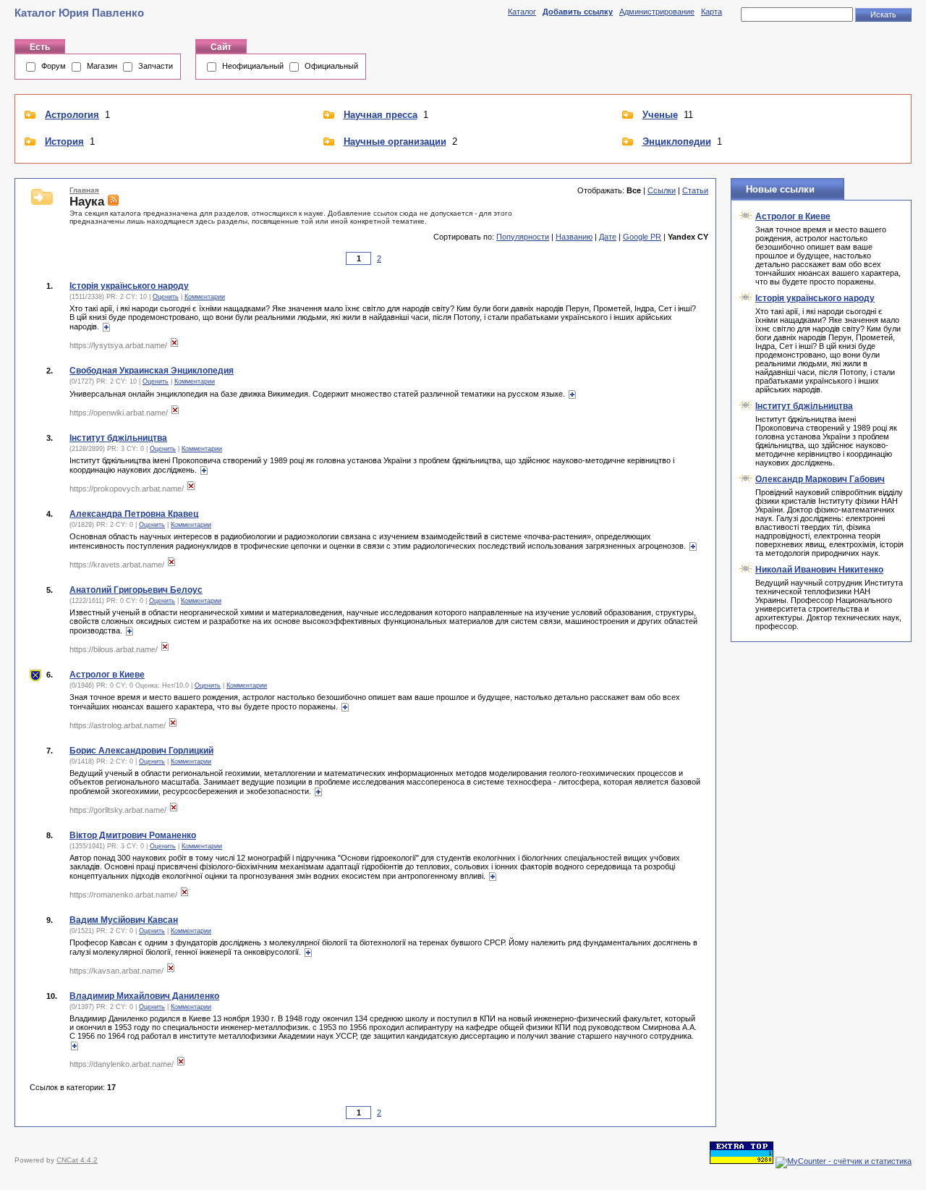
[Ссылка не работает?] (174, 345)
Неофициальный (253, 66)
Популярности (522, 236)
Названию (574, 236)
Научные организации (395, 141)
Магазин (102, 66)
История (64, 141)
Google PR (642, 236)
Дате (607, 236)
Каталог (522, 11)
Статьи (695, 190)
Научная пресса (380, 114)
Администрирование (656, 11)
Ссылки (661, 190)
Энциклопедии (676, 141)
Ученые (660, 114)
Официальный (331, 66)
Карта (711, 11)
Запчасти (155, 66)
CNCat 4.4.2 (77, 1160)
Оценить (166, 296)
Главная (84, 190)
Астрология (72, 114)
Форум (53, 66)
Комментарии (204, 296)
